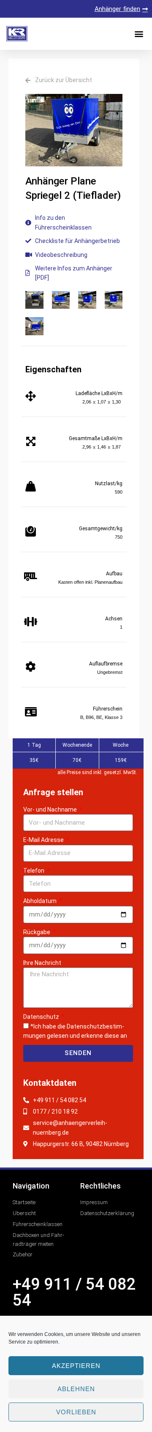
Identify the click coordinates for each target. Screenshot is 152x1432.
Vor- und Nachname (50, 809)
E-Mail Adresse (44, 839)
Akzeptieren (76, 1365)
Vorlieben (76, 1412)
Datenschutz (41, 1016)
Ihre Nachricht (42, 962)
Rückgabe (37, 932)
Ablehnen (76, 1388)
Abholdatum (40, 901)
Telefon (34, 870)
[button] (139, 34)
